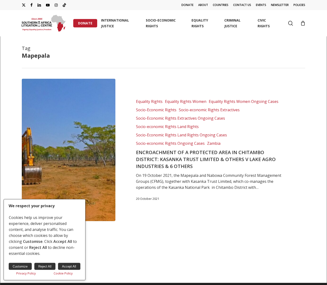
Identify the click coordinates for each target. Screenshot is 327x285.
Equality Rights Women (185, 101)
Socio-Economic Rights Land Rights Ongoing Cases (181, 135)
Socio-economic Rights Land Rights (167, 126)
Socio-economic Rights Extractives (209, 109)
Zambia (213, 143)
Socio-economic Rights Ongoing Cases (170, 143)
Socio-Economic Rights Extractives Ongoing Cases (180, 118)
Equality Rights (149, 101)
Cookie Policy (63, 273)
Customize (20, 266)
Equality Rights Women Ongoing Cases (243, 101)
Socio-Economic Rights (156, 109)
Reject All (44, 266)
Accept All (69, 266)
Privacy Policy (26, 273)
